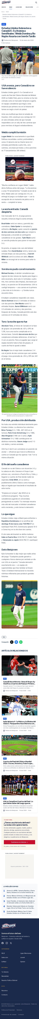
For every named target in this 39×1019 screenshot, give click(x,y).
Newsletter (5, 976)
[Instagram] (7, 943)
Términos (19, 1010)
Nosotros (5, 990)
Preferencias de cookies (9, 1014)
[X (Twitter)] (11, 943)
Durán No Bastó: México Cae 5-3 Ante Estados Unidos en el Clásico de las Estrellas (19, 912)
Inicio (4, 7)
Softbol (4, 962)
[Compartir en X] (11, 642)
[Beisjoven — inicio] (9, 926)
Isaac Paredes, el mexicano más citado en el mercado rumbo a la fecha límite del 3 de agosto (21, 902)
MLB (10, 7)
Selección (29, 7)
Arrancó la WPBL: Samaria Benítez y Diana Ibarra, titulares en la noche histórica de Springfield (21, 891)
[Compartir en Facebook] (16, 642)
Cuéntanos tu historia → (19, 842)
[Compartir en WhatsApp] (21, 642)
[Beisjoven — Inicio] (6, 2)
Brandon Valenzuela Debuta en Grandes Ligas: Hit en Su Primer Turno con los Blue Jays (20, 907)
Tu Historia (5, 972)
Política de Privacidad (8, 1010)
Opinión (22, 962)
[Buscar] (36, 2)
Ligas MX (19, 7)
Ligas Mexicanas (25, 953)
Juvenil (22, 957)
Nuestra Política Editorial (9, 980)
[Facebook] (2, 943)
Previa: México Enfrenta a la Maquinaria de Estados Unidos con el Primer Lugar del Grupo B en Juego (21, 897)
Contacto (5, 995)
